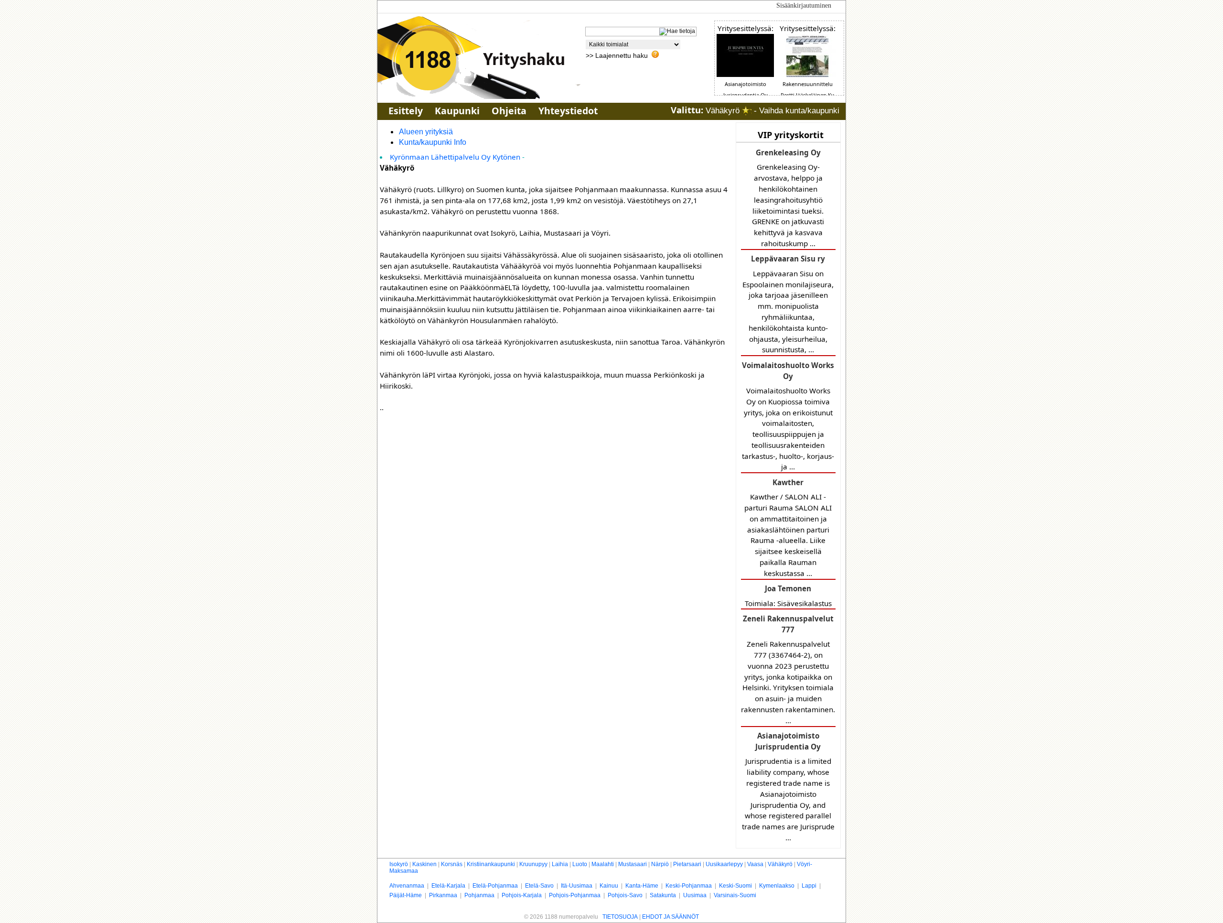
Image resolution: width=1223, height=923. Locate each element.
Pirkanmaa (443, 895)
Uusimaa (695, 895)
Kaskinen (424, 864)
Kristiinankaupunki (491, 864)
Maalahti (602, 864)
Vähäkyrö (780, 864)
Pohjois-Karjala (522, 895)
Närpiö (660, 864)
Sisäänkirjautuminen (803, 5)
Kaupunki (457, 110)
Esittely (405, 110)
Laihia (560, 864)
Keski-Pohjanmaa (688, 885)
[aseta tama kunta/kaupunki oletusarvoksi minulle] (746, 110)
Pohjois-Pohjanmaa (575, 895)
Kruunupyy (533, 864)
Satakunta (663, 895)
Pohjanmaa (479, 895)
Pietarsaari (687, 864)
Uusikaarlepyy (724, 864)
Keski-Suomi (735, 885)
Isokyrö (398, 864)
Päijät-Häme (405, 895)
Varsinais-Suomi (735, 895)
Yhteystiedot (568, 110)
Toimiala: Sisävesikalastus (788, 596)
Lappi (809, 885)
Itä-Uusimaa (576, 885)
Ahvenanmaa (406, 885)
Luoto (579, 864)
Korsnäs (451, 864)
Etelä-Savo (539, 885)
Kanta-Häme (641, 885)
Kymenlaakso (776, 885)
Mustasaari (632, 864)
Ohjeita (509, 110)
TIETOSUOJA (620, 916)
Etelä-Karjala (448, 885)
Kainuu (609, 885)
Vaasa (755, 864)
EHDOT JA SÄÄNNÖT (670, 916)
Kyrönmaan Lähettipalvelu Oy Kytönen (455, 157)
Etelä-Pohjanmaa (495, 885)
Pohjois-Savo (625, 895)
